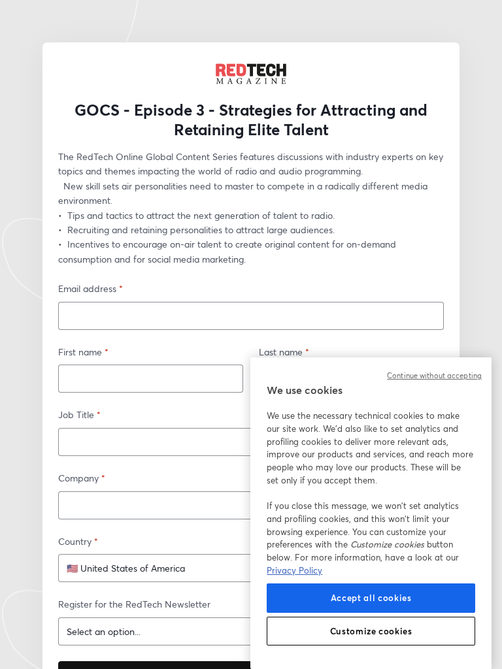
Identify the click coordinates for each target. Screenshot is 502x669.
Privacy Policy (294, 570)
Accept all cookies (371, 598)
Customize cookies (371, 631)
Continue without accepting (434, 375)
